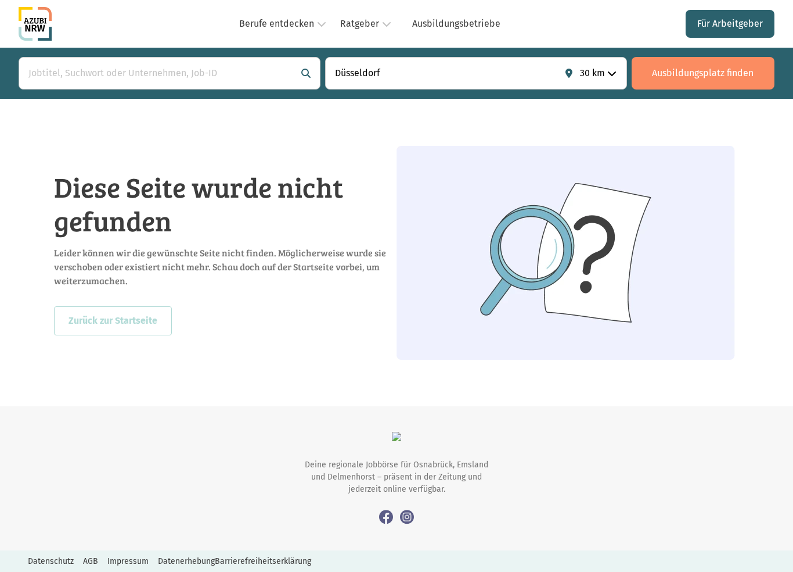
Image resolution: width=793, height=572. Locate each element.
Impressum (128, 561)
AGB (90, 561)
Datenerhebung (186, 561)
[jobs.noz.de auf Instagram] (407, 516)
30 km (592, 72)
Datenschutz (51, 561)
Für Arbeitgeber (730, 23)
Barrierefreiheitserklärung (263, 561)
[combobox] (157, 73)
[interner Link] (35, 24)
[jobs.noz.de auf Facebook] (386, 516)
